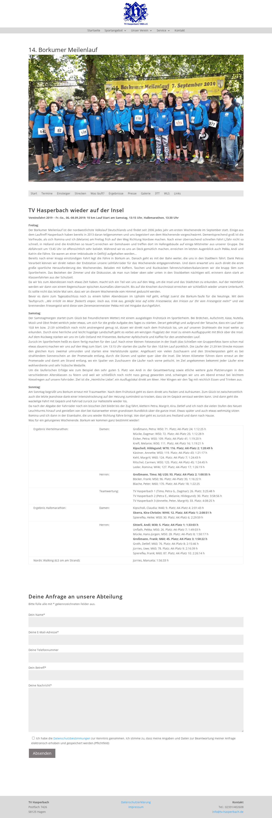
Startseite (93, 30)
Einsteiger (63, 193)
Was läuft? (97, 193)
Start (34, 193)
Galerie (146, 193)
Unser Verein (139, 30)
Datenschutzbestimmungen (71, 738)
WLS (167, 193)
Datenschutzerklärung (136, 802)
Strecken (80, 193)
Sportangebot (114, 30)
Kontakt (180, 30)
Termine (47, 193)
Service (161, 30)
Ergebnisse (116, 193)
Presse (132, 193)
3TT (157, 193)
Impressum (136, 807)
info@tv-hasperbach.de (228, 812)
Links (177, 193)
